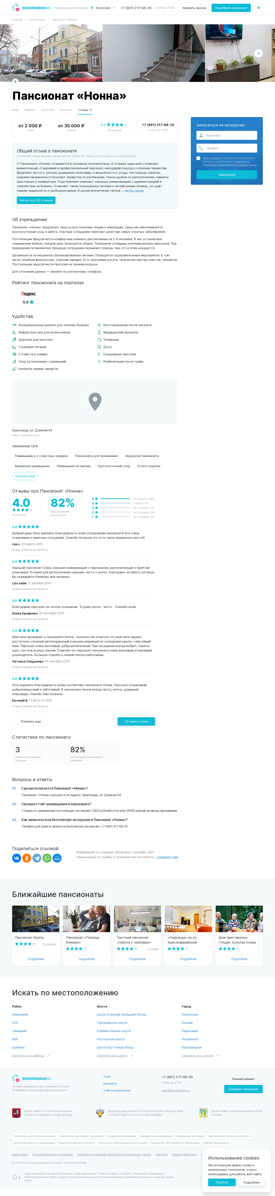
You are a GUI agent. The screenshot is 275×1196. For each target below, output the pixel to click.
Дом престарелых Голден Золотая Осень (237, 939)
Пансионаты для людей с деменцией (82, 1135)
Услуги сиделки (148, 466)
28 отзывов (114, 130)
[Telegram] (36, 858)
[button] (258, 53)
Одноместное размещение (156, 1135)
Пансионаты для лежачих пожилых (34, 1135)
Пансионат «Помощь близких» (83, 939)
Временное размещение (32, 466)
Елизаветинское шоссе (114, 1031)
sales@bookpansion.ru (176, 1090)
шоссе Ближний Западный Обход (121, 1014)
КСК (15, 1023)
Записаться (227, 175)
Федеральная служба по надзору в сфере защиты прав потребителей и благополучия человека (145, 1112)
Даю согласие (211, 158)
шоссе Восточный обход (115, 1047)
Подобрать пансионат (231, 8)
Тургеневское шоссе (112, 1023)
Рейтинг (30, 110)
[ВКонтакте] (16, 858)
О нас (107, 1076)
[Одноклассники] (26, 858)
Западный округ (30, 435)
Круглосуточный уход (114, 466)
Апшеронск (190, 1039)
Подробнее (36, 959)
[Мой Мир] (57, 858)
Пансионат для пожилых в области (229, 1135)
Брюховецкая (191, 1047)
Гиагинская (190, 1014)
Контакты (66, 110)
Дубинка (18, 1047)
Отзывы (85, 110)
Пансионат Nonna (29, 937)
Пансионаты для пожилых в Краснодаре (122, 1142)
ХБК (15, 1039)
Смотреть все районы (28, 1055)
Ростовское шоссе (111, 1039)
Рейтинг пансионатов (216, 1142)
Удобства (47, 110)
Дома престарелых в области (76, 1142)
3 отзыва (152, 948)
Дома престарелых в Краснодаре (34, 1142)
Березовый (20, 1014)
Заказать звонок (194, 8)
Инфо (15, 110)
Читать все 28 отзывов (36, 200)
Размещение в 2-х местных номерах (41, 456)
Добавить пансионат (244, 1089)
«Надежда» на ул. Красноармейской (182, 939)
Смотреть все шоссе (112, 1055)
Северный (19, 1031)
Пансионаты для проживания (96, 456)
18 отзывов (49, 943)
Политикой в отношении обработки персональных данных (230, 163)
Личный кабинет (243, 1079)
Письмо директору (184, 1154)
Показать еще (31, 721)
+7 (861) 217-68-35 (136, 8)
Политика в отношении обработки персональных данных (114, 1154)
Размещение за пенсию (74, 466)
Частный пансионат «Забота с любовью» (134, 939)
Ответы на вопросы (116, 1090)
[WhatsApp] (46, 858)
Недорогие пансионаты (142, 456)
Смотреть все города (197, 1055)
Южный (187, 1023)
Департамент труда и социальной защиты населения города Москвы (48, 1112)
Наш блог (162, 1154)
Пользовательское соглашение (52, 1154)
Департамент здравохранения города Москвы (237, 1112)
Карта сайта (20, 1154)
